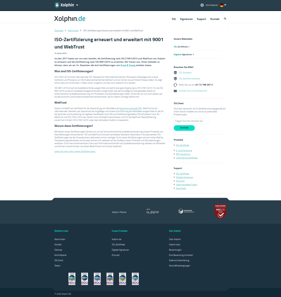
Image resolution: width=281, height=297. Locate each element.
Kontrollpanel (60, 255)
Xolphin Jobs (174, 244)
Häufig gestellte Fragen (186, 184)
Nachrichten (73, 30)
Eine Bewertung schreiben (181, 255)
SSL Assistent (185, 72)
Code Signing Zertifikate (187, 157)
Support (201, 19)
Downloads (181, 188)
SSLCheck (180, 180)
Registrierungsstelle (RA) (130, 108)
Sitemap (58, 249)
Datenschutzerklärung (179, 260)
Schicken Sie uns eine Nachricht (192, 90)
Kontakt (215, 19)
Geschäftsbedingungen (179, 265)
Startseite (58, 30)
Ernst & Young (128, 65)
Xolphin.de (116, 239)
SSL (174, 19)
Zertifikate (181, 46)
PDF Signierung (183, 154)
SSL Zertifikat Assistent (189, 78)
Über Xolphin (175, 239)
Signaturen (186, 19)
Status (57, 265)
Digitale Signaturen (184, 177)
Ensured (115, 255)
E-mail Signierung (184, 150)
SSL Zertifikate (182, 145)
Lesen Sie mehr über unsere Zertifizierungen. (75, 151)
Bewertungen (175, 249)
